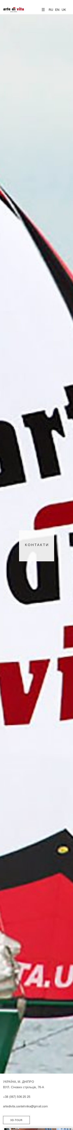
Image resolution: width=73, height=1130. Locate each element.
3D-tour (16, 1120)
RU (51, 9)
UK (64, 9)
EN (57, 9)
